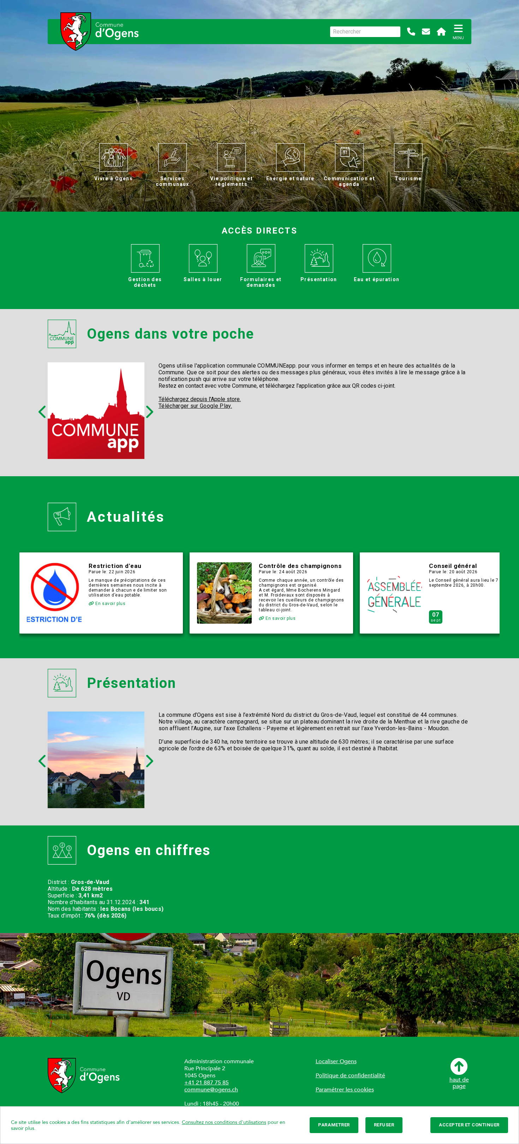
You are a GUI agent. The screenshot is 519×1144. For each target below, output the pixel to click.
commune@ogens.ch (211, 1090)
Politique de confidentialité (350, 1075)
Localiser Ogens (336, 1061)
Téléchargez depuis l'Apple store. (200, 399)
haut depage (459, 1082)
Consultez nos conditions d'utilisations (224, 1122)
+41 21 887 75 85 (206, 1083)
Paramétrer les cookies (345, 1090)
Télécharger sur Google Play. (195, 405)
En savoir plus (110, 603)
